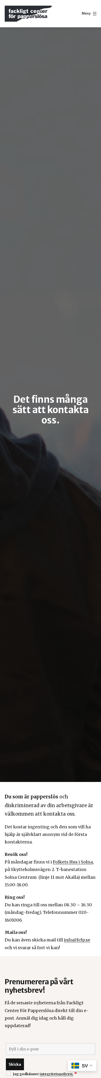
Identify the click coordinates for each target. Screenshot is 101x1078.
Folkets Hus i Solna (73, 862)
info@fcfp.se (77, 940)
